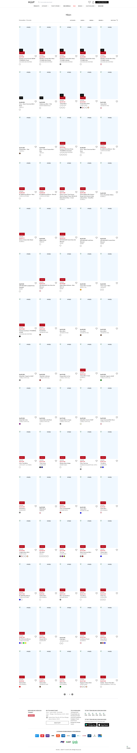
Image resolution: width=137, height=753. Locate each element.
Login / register (102, 2)
